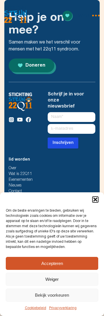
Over (12, 168)
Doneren (35, 65)
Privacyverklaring (63, 308)
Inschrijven (63, 143)
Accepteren (52, 263)
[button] (95, 199)
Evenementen (21, 180)
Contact (15, 191)
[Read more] (67, 15)
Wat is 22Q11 (20, 174)
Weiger (52, 279)
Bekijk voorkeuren (52, 295)
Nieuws (15, 185)
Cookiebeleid (35, 308)
